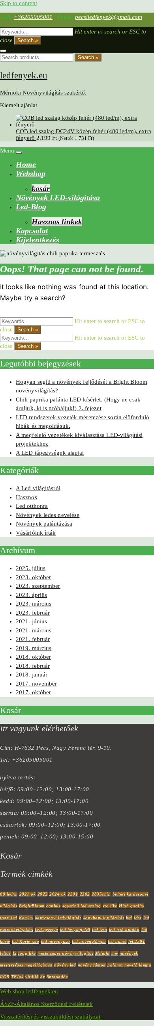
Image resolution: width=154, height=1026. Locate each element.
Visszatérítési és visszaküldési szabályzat (51, 1016)
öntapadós (57, 976)
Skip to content (18, 3)
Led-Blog (31, 206)
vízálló (32, 976)
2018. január (31, 674)
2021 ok (27, 894)
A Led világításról (38, 488)
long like (27, 953)
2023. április (31, 595)
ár (42, 976)
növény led (65, 965)
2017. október (33, 692)
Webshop (30, 173)
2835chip (101, 894)
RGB (4, 976)
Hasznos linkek (57, 221)
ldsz (137, 917)
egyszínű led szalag (81, 905)
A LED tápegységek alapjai (50, 453)
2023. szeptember (38, 586)
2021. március (33, 630)
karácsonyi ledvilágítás (58, 917)
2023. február (33, 613)
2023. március (33, 603)
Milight (102, 953)
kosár (41, 188)
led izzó (99, 929)
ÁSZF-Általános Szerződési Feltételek (46, 1004)
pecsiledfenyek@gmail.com (108, 17)
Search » (27, 40)
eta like (110, 905)
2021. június (31, 621)
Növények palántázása (44, 523)
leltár (5, 953)
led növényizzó (55, 941)
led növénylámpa (89, 941)
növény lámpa (92, 965)
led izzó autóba (124, 929)
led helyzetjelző (75, 929)
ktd (129, 917)
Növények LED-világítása (58, 197)
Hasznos (26, 497)
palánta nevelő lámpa (129, 965)
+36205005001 (33, 17)
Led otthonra (32, 506)
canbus (53, 905)
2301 (73, 894)
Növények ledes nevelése (47, 515)
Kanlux (26, 917)
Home (26, 164)
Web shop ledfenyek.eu (29, 991)
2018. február (33, 666)
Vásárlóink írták (36, 533)
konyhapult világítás (103, 917)
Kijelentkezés (37, 239)
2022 (43, 894)
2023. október (33, 577)
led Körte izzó (25, 941)
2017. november (36, 683)
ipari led (8, 917)
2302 (85, 894)
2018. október (33, 657)
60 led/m (8, 894)
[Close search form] (3, 51)
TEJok (17, 976)
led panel (117, 941)
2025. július (30, 568)
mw (114, 953)
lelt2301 (136, 941)
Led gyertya (46, 929)
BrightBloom (32, 905)
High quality (131, 905)
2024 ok (57, 894)
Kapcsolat (32, 230)
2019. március (33, 648)
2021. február (33, 639)
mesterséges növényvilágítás (66, 953)
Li (15, 953)
